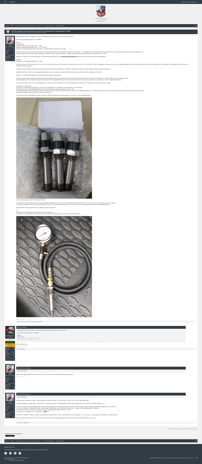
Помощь (187, 457)
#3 (196, 376)
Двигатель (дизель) (22, 32)
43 (14, 52)
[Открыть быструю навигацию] (196, 25)
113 (14, 350)
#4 (196, 420)
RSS (196, 457)
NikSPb (38, 32)
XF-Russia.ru (11, 459)
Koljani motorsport (20, 321)
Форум (12, 2)
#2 (196, 346)
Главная (192, 457)
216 (14, 49)
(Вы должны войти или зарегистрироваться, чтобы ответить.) (182, 428)
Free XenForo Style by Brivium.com (16, 460)
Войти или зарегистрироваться (189, 2)
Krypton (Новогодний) (155, 457)
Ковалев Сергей (20, 422)
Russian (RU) (163, 457)
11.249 (13, 348)
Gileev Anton (10, 335)
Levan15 (26, 321)
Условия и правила (171, 457)
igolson (30, 321)
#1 (196, 319)
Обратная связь (180, 457)
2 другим (35, 321)
